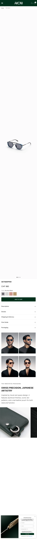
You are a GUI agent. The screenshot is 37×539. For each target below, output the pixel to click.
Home (2, 7)
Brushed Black (3, 294)
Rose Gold (11, 294)
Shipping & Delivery (7, 317)
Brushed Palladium (7, 294)
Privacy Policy (30, 536)
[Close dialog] (35, 516)
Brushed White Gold (15, 294)
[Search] (31, 3)
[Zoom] (18, 144)
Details (3, 311)
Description (5, 306)
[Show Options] (33, 526)
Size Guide (4, 322)
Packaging (4, 327)
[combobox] (27, 526)
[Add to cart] (18, 299)
